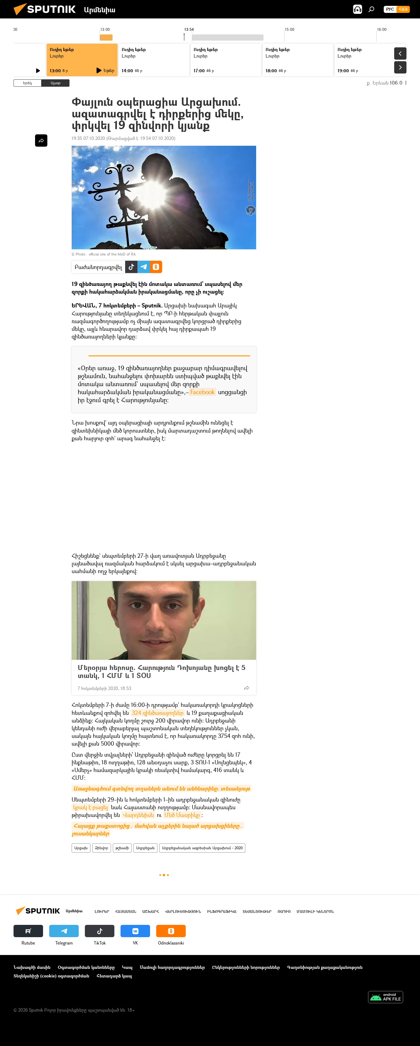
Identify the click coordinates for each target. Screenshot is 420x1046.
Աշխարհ (150, 911)
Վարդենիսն (138, 814)
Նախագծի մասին (32, 967)
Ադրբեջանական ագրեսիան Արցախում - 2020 (202, 847)
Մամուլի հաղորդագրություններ (172, 967)
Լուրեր (57, 56)
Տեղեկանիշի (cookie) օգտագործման (51, 976)
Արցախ (81, 847)
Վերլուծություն (183, 911)
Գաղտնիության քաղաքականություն (325, 967)
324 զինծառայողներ (158, 712)
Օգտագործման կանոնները (86, 967)
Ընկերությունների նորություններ (246, 967)
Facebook (202, 392)
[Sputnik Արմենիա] (47, 17)
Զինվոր (101, 847)
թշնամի (122, 847)
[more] (246, 688)
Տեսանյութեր (257, 911)
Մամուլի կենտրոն (315, 911)
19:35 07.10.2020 (88, 138)
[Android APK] (385, 997)
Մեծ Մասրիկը (182, 814)
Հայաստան (125, 911)
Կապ (127, 967)
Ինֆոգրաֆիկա (221, 911)
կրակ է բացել (90, 807)
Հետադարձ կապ (114, 976)
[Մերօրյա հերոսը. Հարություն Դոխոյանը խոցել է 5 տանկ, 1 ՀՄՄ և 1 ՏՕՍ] (164, 620)
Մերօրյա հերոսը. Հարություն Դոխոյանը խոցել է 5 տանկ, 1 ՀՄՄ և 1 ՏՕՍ (161, 672)
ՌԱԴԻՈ (284, 911)
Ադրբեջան (145, 847)
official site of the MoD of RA (112, 254)
